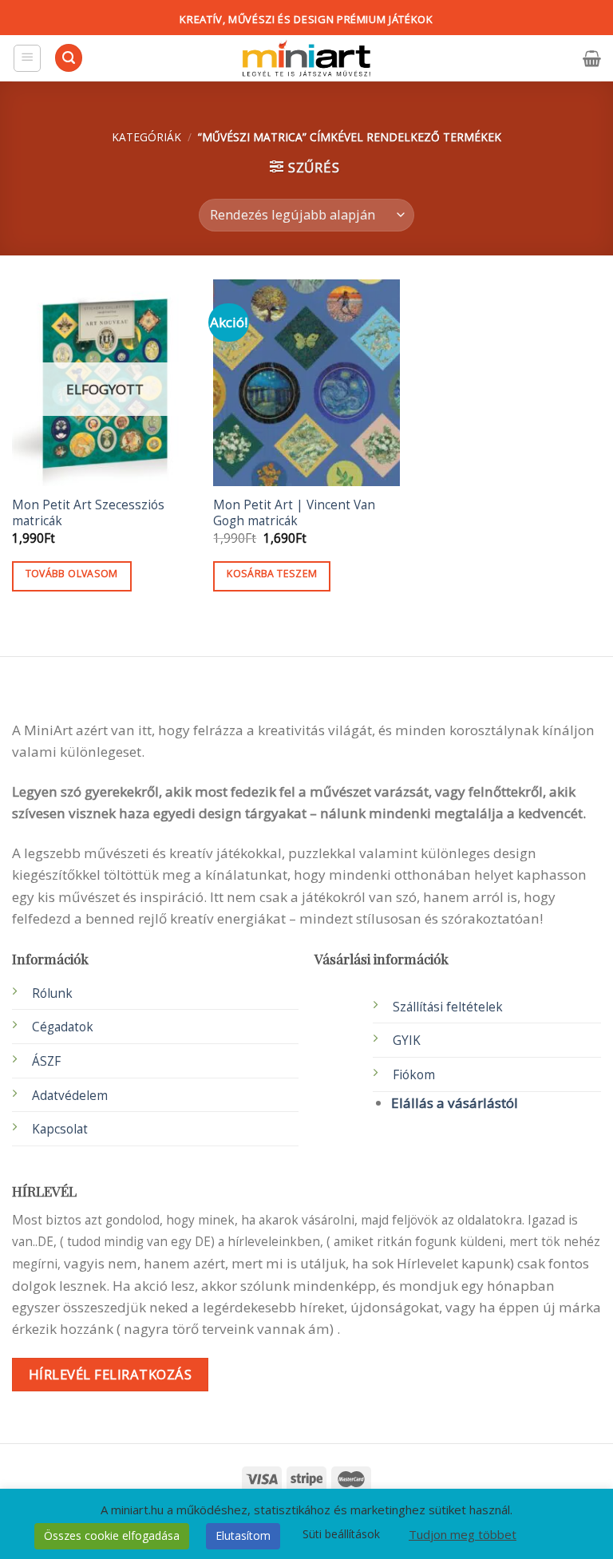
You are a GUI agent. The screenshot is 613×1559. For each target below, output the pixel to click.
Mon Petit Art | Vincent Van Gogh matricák (294, 513)
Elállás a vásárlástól (454, 1103)
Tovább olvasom (72, 573)
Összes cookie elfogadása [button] (112, 1535)
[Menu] (28, 58)
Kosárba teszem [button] (272, 573)
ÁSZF (46, 1061)
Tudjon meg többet (462, 1534)
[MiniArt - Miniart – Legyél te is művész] (306, 58)
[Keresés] (68, 58)
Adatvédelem (70, 1095)
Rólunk (52, 993)
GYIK (407, 1040)
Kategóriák (146, 136)
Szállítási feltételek (448, 1007)
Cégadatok (62, 1027)
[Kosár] (592, 58)
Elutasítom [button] (243, 1535)
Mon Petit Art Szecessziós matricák (88, 513)
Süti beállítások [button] (341, 1533)
